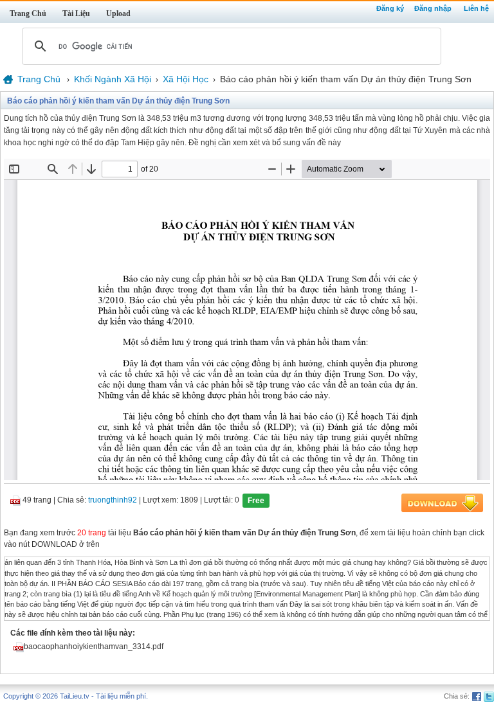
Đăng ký (390, 8)
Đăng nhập (433, 8)
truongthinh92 (112, 500)
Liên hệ (476, 8)
